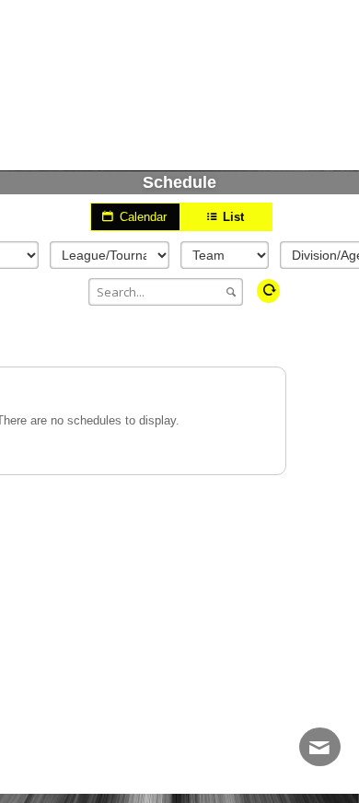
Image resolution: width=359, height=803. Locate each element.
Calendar (141, 217)
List (231, 217)
